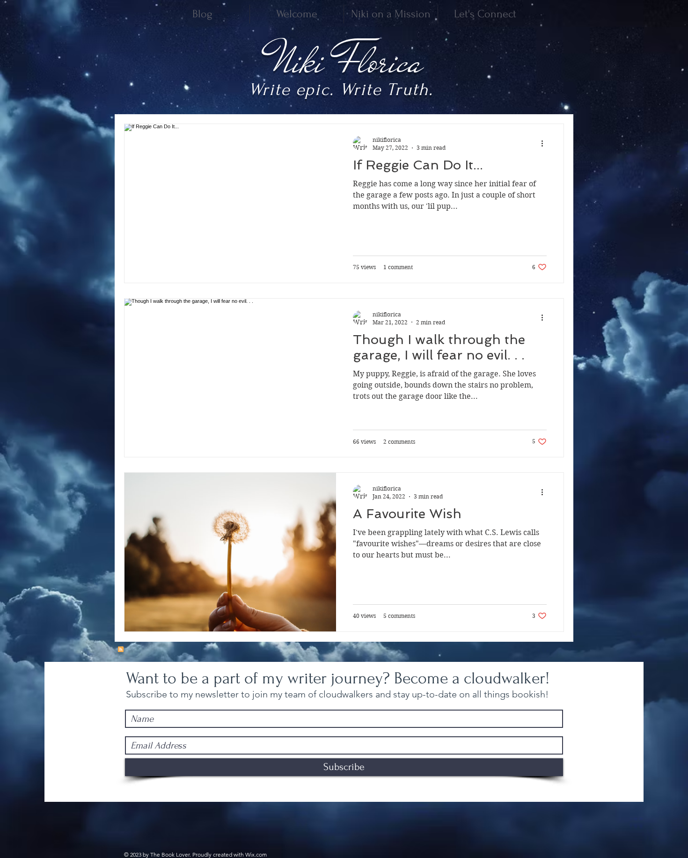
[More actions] (545, 143)
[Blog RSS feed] (121, 649)
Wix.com (256, 854)
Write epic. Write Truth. (341, 89)
